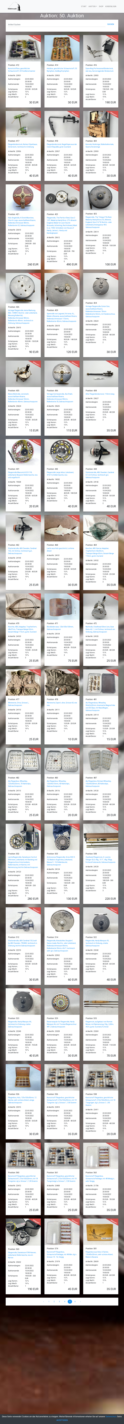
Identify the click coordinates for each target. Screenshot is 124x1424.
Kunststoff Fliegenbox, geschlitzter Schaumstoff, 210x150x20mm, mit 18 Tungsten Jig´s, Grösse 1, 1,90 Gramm (62, 1100)
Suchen (110, 24)
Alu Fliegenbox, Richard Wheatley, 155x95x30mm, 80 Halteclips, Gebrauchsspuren (98, 783)
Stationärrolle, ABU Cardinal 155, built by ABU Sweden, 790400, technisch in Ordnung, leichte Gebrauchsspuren (22, 943)
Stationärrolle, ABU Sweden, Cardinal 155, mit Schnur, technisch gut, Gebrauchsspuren (22, 550)
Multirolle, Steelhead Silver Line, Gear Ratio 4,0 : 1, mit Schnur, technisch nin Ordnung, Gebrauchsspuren (100, 629)
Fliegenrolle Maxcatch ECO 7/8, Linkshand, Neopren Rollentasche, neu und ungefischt (23, 474)
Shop (101, 6)
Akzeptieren (62, 1420)
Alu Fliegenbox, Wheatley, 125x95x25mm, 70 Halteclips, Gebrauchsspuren (19, 783)
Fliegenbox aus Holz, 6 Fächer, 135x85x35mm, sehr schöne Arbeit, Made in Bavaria (99, 1254)
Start (84, 6)
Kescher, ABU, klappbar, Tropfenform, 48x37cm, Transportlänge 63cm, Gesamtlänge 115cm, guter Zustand (22, 629)
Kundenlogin (110, 6)
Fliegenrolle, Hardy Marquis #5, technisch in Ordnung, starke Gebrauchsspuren (97, 943)
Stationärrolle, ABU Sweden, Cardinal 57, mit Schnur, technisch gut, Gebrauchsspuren (100, 474)
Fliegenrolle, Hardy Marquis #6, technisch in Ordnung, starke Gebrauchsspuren (20, 1024)
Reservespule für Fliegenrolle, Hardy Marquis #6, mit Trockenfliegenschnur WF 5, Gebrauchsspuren (62, 1024)
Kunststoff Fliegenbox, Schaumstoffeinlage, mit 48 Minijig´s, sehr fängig (100, 1178)
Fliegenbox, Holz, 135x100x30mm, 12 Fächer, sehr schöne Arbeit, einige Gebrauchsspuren (22, 1100)
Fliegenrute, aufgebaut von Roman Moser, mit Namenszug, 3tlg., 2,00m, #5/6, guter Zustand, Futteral (100, 1024)
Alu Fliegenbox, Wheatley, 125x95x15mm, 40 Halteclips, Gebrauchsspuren (58, 783)
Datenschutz (111, 1416)
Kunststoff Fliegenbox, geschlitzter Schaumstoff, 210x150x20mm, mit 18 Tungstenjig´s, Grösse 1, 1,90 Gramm (62, 1178)
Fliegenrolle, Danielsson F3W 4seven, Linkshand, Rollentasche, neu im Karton (22, 1255)
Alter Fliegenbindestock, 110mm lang (100, 394)
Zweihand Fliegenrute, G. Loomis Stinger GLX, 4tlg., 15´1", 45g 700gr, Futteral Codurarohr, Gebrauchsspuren (100, 859)
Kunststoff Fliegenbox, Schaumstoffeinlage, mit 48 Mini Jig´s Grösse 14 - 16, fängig (61, 1254)
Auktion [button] (92, 6)
